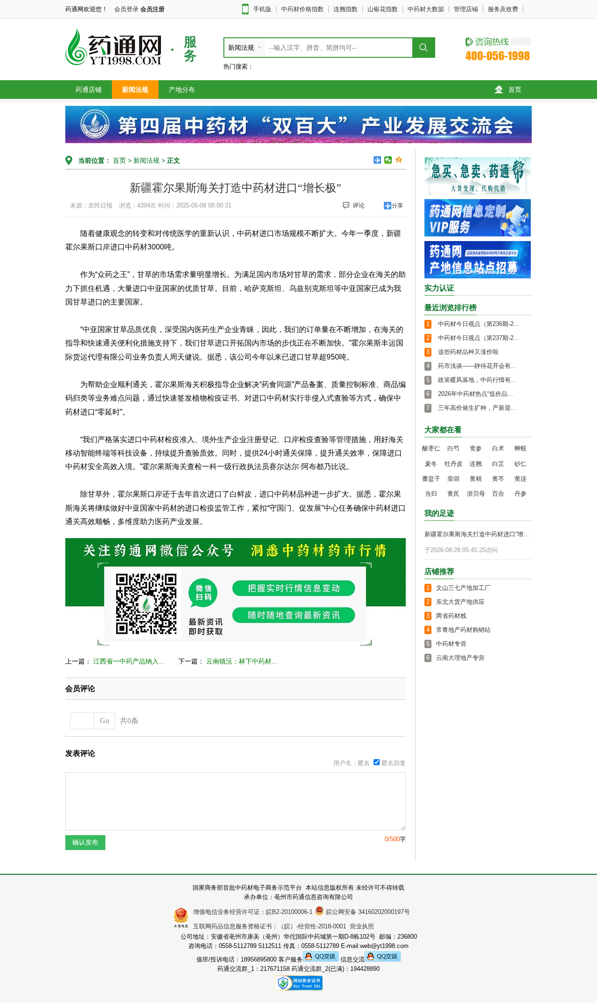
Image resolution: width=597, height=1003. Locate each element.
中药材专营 (451, 643)
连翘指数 (345, 9)
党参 (476, 448)
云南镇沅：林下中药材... (241, 661)
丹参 (520, 493)
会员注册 (152, 9)
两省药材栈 (451, 615)
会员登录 (126, 9)
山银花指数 (383, 9)
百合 (498, 493)
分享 (397, 205)
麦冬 (431, 463)
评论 (359, 205)
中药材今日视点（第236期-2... (478, 323)
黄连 (520, 478)
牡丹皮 (453, 463)
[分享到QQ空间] (399, 160)
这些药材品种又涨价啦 (468, 351)
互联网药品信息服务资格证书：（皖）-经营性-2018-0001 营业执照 (281, 926)
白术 (498, 448)
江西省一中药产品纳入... (128, 661)
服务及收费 (503, 9)
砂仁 (520, 463)
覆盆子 (431, 478)
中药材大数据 (426, 9)
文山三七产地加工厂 (463, 587)
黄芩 (498, 478)
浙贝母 (476, 493)
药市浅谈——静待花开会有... (477, 365)
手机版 (262, 9)
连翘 (476, 463)
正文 (173, 160)
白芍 (453, 448)
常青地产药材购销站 (463, 629)
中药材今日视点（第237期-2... (478, 337)
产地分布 (182, 89)
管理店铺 (466, 9)
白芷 (498, 463)
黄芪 (453, 493)
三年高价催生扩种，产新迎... (477, 407)
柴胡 (453, 478)
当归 (431, 493)
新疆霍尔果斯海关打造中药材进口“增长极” (479, 534)
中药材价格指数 (302, 9)
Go (104, 721)
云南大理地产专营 (460, 657)
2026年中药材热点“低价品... (475, 393)
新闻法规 (135, 89)
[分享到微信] (388, 160)
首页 (514, 89)
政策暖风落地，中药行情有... (477, 379)
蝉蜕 (520, 448)
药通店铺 (89, 89)
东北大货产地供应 (460, 601)
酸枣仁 (431, 448)
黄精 (476, 478)
